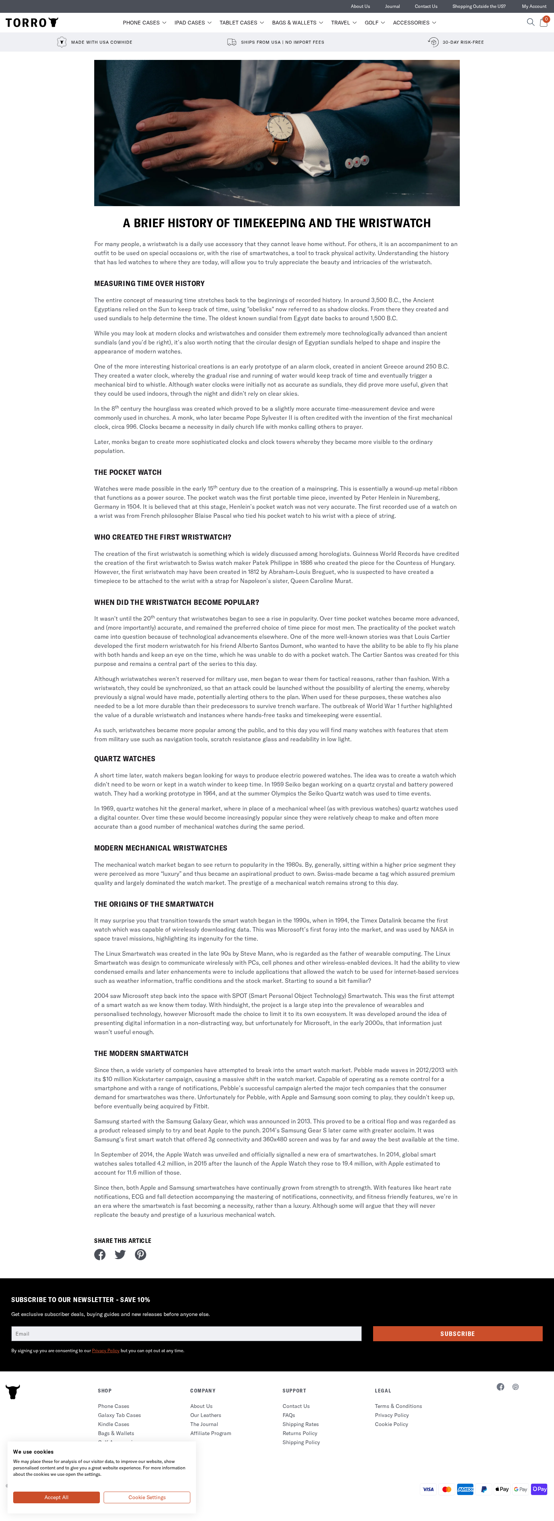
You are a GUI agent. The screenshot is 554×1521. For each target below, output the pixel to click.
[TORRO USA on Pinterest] (515, 1388)
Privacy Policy (105, 1350)
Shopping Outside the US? (479, 6)
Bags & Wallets (294, 23)
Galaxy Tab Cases (119, 1415)
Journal (392, 6)
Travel (340, 23)
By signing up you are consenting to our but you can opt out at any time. (97, 1350)
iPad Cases (189, 23)
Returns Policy (300, 1433)
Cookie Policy (391, 1424)
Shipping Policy (301, 1442)
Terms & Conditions (398, 1406)
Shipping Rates (301, 1424)
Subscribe (458, 1333)
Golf (371, 23)
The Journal (204, 1424)
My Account (534, 6)
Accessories (411, 23)
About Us (360, 6)
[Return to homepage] (32, 22)
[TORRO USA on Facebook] (500, 1388)
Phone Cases (141, 23)
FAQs (289, 1415)
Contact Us (426, 6)
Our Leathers (205, 1415)
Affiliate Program (210, 1433)
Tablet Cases (238, 23)
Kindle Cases (113, 1424)
